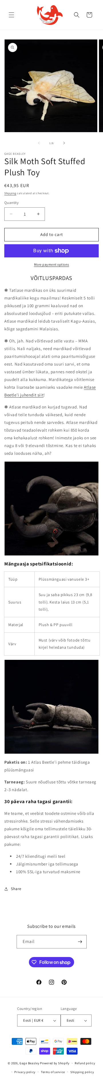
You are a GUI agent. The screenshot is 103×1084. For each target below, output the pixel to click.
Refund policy (85, 1063)
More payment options (51, 264)
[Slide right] (64, 143)
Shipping (10, 193)
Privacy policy (24, 1072)
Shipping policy (82, 1072)
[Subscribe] (80, 941)
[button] (11, 15)
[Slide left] (39, 143)
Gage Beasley (29, 1063)
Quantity (11, 202)
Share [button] (16, 888)
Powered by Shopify (55, 1063)
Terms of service (53, 1072)
